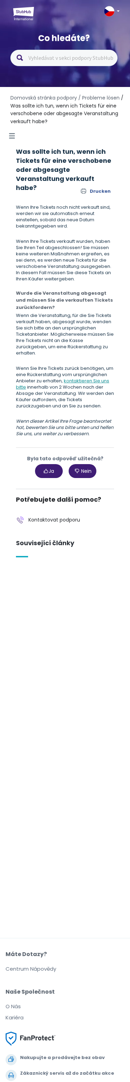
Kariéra (15, 1017)
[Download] (52, 550)
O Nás (13, 1006)
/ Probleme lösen (99, 97)
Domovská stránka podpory (44, 97)
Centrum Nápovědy (31, 968)
